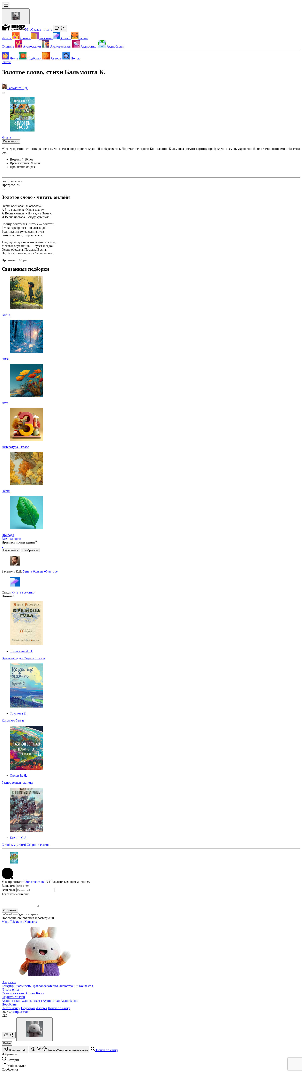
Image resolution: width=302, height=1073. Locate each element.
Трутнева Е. (18, 713)
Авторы (41, 1008)
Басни (40, 993)
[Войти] (16, 16)
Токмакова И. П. (21, 651)
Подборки (28, 1008)
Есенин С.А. (19, 837)
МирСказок (20, 1012)
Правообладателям (44, 986)
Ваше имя (8, 885)
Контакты (86, 986)
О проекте (9, 982)
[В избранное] (3, 92)
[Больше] (3, 189)
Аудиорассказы (31, 1000)
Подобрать (9, 1004)
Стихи (6, 62)
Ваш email (9, 890)
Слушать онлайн (13, 997)
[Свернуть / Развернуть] (60, 28)
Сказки (7, 993)
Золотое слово (35, 881)
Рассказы (19, 993)
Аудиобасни (69, 1000)
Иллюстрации (68, 986)
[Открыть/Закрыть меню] (6, 5)
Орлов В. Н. (18, 775)
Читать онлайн (12, 989)
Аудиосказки (11, 1000)
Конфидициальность (16, 986)
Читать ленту (11, 1008)
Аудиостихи (51, 1000)
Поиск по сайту (59, 1008)
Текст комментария (15, 894)
